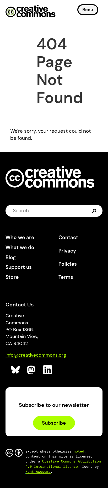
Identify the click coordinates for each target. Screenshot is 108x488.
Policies (67, 264)
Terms (65, 277)
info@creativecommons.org (36, 355)
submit (95, 210)
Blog (11, 257)
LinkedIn (47, 369)
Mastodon (31, 369)
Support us (19, 267)
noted (79, 451)
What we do (20, 247)
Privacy (67, 251)
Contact (68, 237)
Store (12, 277)
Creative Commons (31, 11)
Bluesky (15, 369)
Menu (88, 9)
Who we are (20, 237)
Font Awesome (38, 471)
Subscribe (54, 423)
